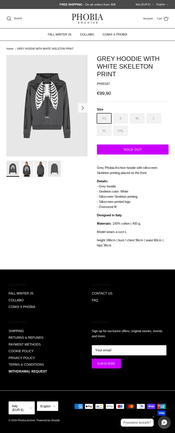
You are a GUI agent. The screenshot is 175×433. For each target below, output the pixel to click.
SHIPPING (16, 331)
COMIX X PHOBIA (115, 34)
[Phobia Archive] (87, 18)
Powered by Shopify (48, 420)
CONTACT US (102, 293)
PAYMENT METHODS (25, 344)
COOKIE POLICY (21, 351)
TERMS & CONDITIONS (26, 364)
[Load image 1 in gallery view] (47, 105)
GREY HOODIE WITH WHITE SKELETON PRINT (45, 48)
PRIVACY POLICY (22, 358)
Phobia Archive (26, 420)
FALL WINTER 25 (59, 34)
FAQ (95, 300)
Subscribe (106, 363)
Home (9, 48)
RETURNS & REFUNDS (26, 337)
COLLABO (87, 34)
